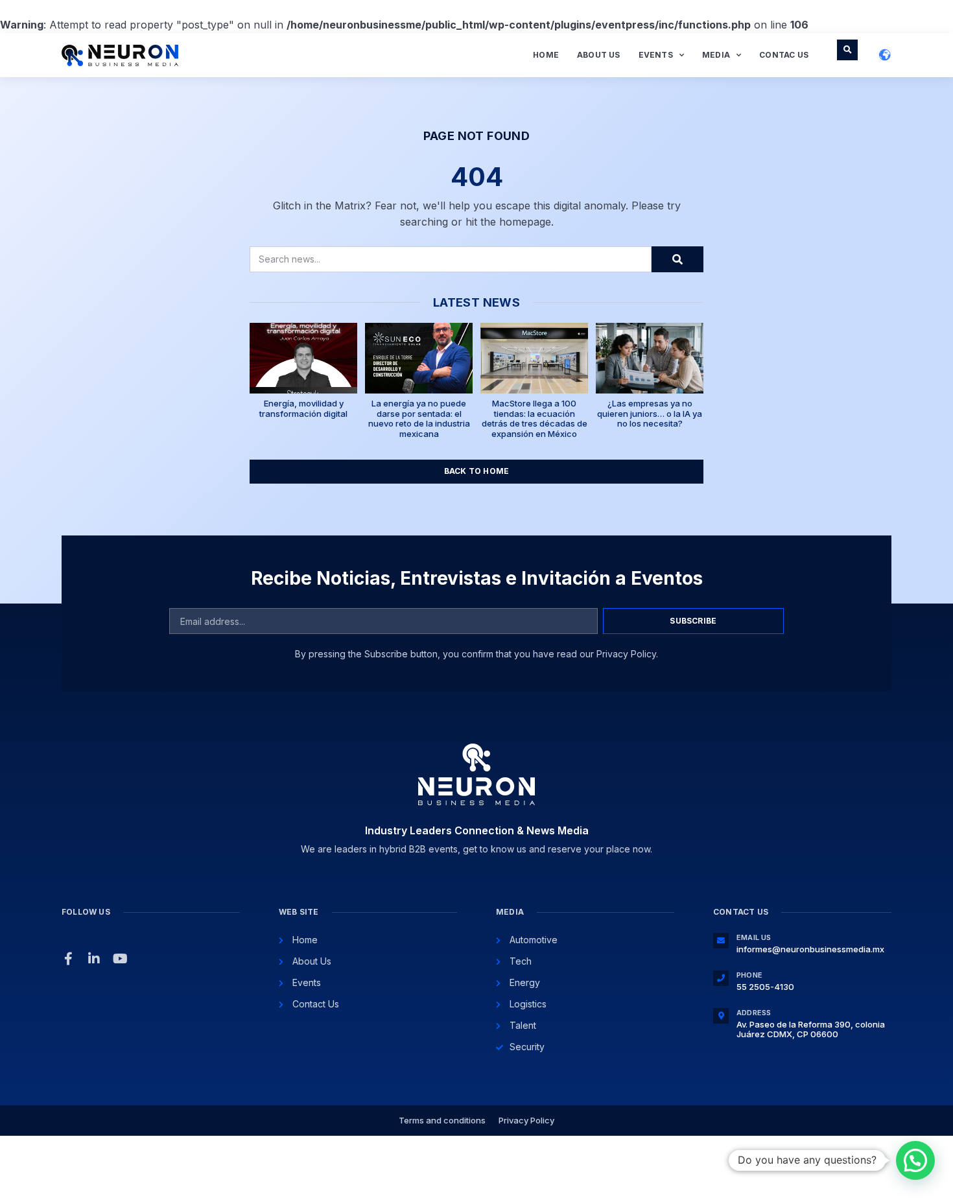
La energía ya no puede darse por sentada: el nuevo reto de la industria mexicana (419, 418)
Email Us (753, 937)
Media (716, 55)
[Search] (677, 259)
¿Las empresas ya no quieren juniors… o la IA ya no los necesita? (649, 413)
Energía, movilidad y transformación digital (303, 408)
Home (546, 55)
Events (656, 55)
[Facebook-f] (68, 958)
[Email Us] (721, 940)
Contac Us (783, 55)
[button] (847, 50)
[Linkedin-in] (94, 958)
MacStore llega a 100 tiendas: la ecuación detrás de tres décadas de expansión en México (534, 418)
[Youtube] (119, 958)
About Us (598, 55)
